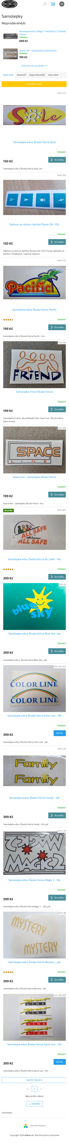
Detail (59, 733)
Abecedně (53, 75)
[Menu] (62, 4)
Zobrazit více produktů (33, 65)
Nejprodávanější (37, 75)
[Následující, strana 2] (34, 1089)
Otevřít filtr (34, 84)
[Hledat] (45, 4)
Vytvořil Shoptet (37, 1125)
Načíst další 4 (35, 1080)
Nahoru (35, 1103)
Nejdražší (21, 75)
